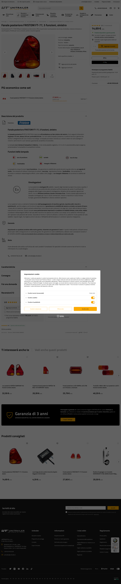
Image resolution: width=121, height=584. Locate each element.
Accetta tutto (85, 309)
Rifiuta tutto (60, 309)
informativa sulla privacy (51, 281)
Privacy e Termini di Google (35, 283)
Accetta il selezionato (35, 309)
